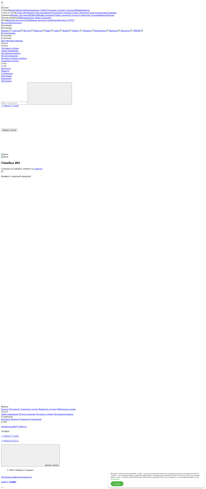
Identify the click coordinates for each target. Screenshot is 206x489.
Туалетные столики (61, 12)
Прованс (87, 30)
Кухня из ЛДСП (66, 20)
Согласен (117, 484)
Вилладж (125, 30)
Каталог (5, 409)
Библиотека (100, 30)
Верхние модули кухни (18, 20)
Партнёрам (36, 419)
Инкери (5, 30)
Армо (57, 30)
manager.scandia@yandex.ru (14, 426)
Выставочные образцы (12, 40)
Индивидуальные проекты (14, 58)
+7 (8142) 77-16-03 (10, 106)
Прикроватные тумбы (35, 10)
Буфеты (33, 15)
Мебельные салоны (66, 409)
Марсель (38, 30)
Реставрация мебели (10, 53)
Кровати (13, 10)
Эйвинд (76, 30)
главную (38, 169)
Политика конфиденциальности (16, 477)
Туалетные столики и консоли (60, 10)
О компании (7, 73)
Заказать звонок (9, 130)
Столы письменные (42, 12)
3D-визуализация (9, 56)
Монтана (113, 30)
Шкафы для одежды (20, 15)
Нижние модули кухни (40, 20)
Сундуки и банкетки (80, 15)
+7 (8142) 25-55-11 (9, 441)
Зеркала (86, 10)
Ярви (48, 30)
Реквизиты (6, 78)
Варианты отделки (48, 409)
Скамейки (112, 12)
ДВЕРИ (137, 30)
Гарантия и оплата (10, 61)
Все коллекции (8, 33)
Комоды (21, 10)
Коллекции (14, 409)
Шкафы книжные (45, 15)
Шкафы (78, 10)
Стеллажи (94, 15)
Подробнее (115, 479)
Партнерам (6, 76)
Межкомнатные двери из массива (35, 18)
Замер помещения (9, 51)
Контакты (6, 68)
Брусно (27, 30)
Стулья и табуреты (79, 12)
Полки (111, 15)
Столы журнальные (97, 12)
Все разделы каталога (11, 23)
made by (8, 482)
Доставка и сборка (10, 48)
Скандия (16, 30)
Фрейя (65, 30)
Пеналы (55, 20)
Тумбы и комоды (62, 15)
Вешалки (103, 15)
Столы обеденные (24, 12)
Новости (5, 71)
